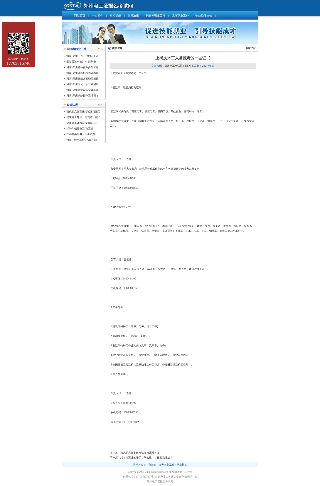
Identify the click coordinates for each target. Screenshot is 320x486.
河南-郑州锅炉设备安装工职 (82, 89)
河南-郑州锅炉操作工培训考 (82, 95)
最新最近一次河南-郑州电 (81, 61)
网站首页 (79, 15)
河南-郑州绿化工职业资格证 (82, 84)
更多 (100, 48)
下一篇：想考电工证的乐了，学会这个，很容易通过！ (141, 457)
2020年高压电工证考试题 (80, 134)
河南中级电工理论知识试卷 (82, 139)
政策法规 (133, 15)
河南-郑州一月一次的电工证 (82, 56)
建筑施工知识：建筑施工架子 (83, 117)
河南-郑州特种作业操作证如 (82, 67)
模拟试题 (115, 15)
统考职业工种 (180, 15)
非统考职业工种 (155, 15)
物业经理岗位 (203, 15)
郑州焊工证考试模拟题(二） (82, 122)
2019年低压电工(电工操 (79, 128)
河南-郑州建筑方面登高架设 (82, 78)
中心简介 (97, 15)
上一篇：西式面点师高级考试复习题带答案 (135, 452)
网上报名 (182, 464)
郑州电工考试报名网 (176, 65)
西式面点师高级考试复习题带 (83, 111)
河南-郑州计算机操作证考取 (82, 72)
